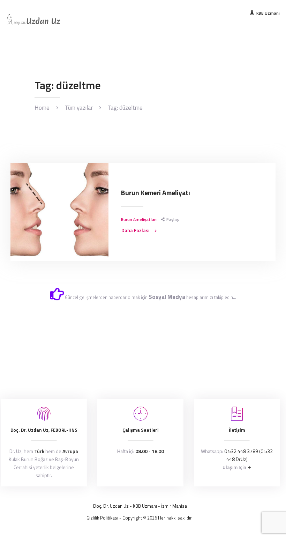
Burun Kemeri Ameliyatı (155, 193)
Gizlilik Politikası (102, 517)
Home (42, 108)
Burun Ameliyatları (139, 219)
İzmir (166, 505)
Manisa (179, 505)
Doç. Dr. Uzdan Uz (111, 505)
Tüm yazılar (79, 107)
